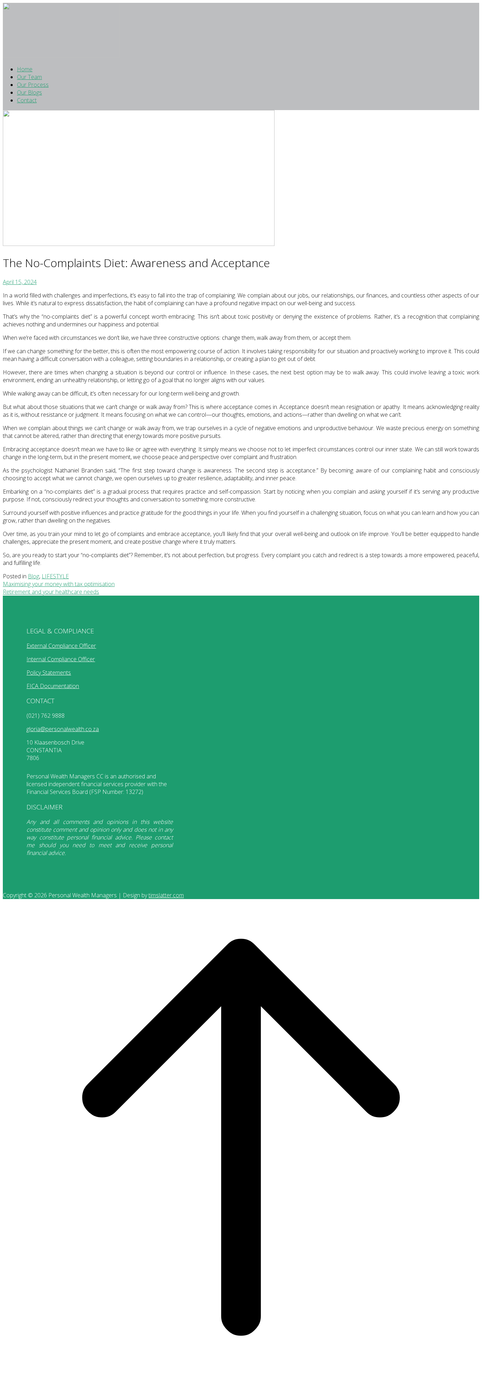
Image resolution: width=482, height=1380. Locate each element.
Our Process (33, 85)
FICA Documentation (52, 686)
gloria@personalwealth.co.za (62, 729)
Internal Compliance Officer (60, 659)
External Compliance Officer (61, 646)
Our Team (29, 77)
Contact (27, 100)
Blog (33, 576)
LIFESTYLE (55, 576)
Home (24, 69)
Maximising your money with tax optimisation (59, 584)
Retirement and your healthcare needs (51, 592)
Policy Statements (48, 672)
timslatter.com (166, 895)
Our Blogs (29, 92)
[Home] (61, 56)
